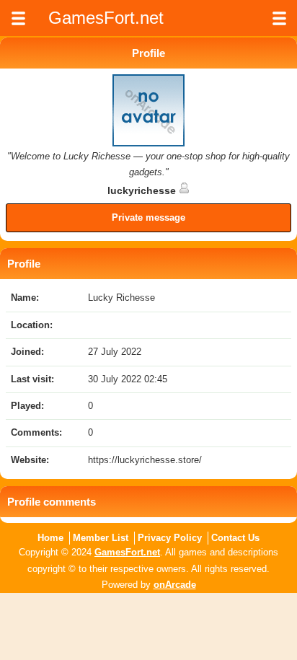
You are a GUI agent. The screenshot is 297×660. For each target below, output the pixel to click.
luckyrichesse (143, 190)
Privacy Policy (170, 537)
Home (50, 537)
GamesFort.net (127, 552)
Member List (100, 537)
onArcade (175, 584)
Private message (148, 217)
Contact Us (235, 537)
